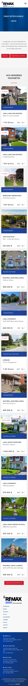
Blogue (5, 622)
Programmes (6, 617)
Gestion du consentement (17, 681)
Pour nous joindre (18, 55)
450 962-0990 (9, 672)
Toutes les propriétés (14, 583)
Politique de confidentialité (11, 680)
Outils (5, 614)
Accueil (5, 55)
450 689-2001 (9, 652)
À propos (5, 611)
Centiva (17, 684)
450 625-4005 (9, 662)
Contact (5, 625)
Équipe (5, 609)
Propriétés (6, 606)
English (5, 627)
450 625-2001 (9, 641)
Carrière (5, 619)
